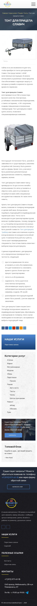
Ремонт (10, 402)
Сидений (7, 546)
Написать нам (17, 487)
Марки (9, 363)
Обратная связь (10, 564)
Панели (13, 381)
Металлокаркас (13, 367)
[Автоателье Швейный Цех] (8, 4)
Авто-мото (14, 388)
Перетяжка (11, 377)
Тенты (5, 61)
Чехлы (12, 395)
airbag (12, 405)
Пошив (9, 384)
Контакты (7, 561)
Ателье (10, 360)
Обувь (9, 374)
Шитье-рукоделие (17, 398)
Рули (9, 412)
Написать (12, 435)
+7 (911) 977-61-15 (13, 427)
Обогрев (13, 409)
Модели (10, 370)
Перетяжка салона (11, 345)
